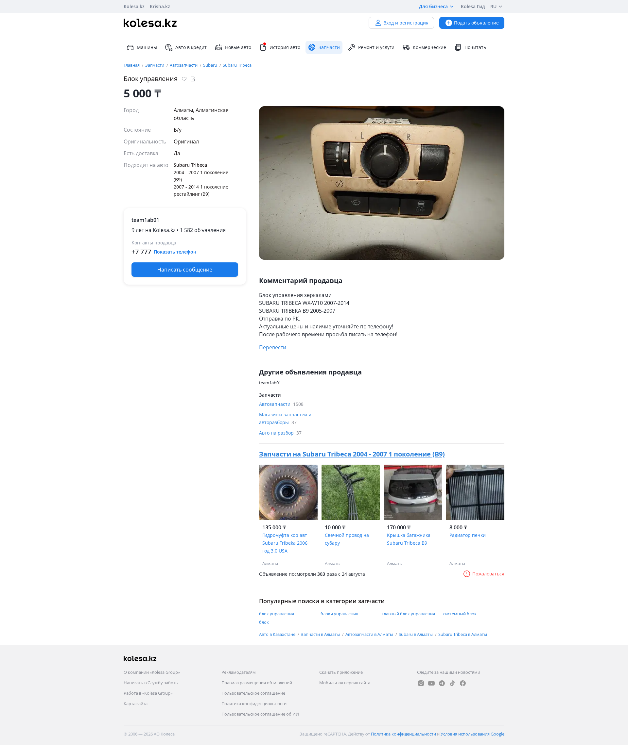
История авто (285, 47)
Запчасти (155, 65)
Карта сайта (136, 703)
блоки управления (339, 614)
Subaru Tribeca (237, 65)
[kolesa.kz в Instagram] (421, 683)
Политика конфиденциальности (254, 703)
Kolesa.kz (134, 6)
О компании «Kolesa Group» (152, 672)
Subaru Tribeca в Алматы (462, 634)
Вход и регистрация (405, 23)
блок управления (276, 614)
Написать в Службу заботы (151, 683)
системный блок (460, 614)
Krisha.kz (160, 6)
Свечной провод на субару (347, 539)
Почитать (475, 47)
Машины (147, 47)
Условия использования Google (472, 734)
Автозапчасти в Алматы (369, 634)
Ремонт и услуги (376, 47)
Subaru (210, 65)
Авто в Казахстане (277, 634)
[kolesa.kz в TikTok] (452, 683)
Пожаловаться (488, 574)
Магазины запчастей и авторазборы (285, 418)
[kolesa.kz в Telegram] (442, 683)
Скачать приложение (341, 672)
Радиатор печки (467, 535)
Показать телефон (175, 252)
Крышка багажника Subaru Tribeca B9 (408, 539)
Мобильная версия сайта (344, 683)
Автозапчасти (184, 65)
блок (264, 622)
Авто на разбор (280, 433)
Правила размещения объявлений (256, 683)
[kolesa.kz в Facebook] (463, 683)
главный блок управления (408, 614)
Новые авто (238, 47)
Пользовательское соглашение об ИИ (260, 714)
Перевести (272, 347)
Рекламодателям (238, 672)
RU (493, 6)
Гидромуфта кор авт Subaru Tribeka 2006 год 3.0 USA (284, 543)
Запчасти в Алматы (321, 634)
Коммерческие (429, 47)
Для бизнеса (433, 6)
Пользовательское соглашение (253, 693)
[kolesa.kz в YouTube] (431, 683)
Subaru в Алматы (416, 634)
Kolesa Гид (473, 6)
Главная (132, 65)
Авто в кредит (191, 47)
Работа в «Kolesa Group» (148, 693)
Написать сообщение (184, 269)
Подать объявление (476, 23)
